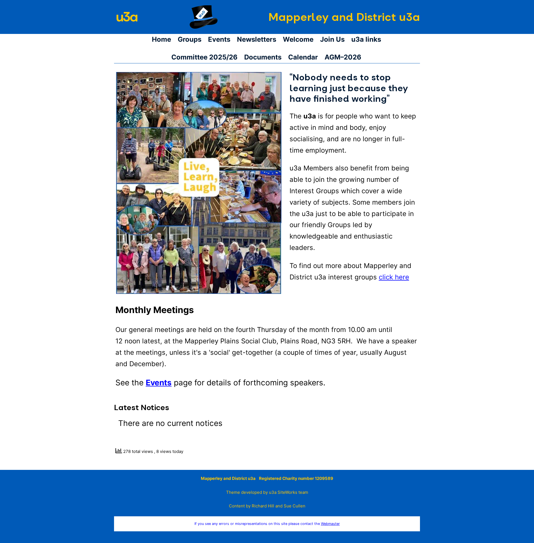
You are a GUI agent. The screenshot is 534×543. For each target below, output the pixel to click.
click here (394, 277)
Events (159, 382)
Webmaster (330, 524)
